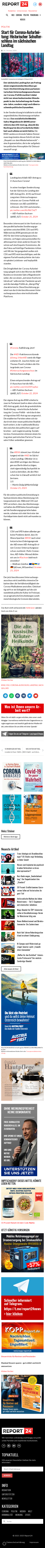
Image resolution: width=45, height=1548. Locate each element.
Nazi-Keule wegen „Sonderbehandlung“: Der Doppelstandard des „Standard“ (29, 879)
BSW (3, 685)
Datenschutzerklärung (15, 1542)
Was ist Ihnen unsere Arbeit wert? (22, 708)
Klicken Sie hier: (7, 1371)
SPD (7, 688)
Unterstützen (22, 11)
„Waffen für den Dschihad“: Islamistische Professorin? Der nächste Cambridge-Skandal (30, 958)
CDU (8, 685)
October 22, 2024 (29, 393)
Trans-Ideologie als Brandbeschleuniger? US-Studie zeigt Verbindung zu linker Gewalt (30, 856)
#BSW (17, 452)
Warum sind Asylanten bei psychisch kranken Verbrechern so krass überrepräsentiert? (30, 867)
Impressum (34, 1542)
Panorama (34, 15)
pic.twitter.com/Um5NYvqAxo (24, 386)
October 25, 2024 (29, 216)
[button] (7, 15)
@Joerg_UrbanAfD (18, 357)
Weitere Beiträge (11, 837)
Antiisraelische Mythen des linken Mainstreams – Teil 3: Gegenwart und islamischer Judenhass (29, 901)
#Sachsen (23, 557)
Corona (19, 15)
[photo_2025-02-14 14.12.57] (19, 1175)
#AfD (16, 354)
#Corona (14, 347)
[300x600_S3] (19, 1045)
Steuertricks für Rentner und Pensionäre (18, 1356)
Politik (26, 15)
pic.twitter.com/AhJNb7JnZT (23, 210)
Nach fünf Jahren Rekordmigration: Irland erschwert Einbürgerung (30, 934)
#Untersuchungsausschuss (22, 370)
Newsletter (32, 11)
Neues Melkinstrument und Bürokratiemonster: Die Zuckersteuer (30, 923)
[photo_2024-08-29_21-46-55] (22, 1100)
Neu (13, 15)
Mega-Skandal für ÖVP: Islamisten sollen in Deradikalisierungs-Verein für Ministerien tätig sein (30, 912)
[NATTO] (22, 1219)
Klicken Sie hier (7, 680)
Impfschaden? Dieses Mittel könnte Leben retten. (21, 1182)
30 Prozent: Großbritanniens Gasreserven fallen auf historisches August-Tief (30, 890)
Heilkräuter (30, 608)
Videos (22, 19)
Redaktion (12, 11)
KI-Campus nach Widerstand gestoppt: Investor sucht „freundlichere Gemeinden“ (29, 946)
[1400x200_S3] (22, 159)
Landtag (34, 685)
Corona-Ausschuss (19, 685)
